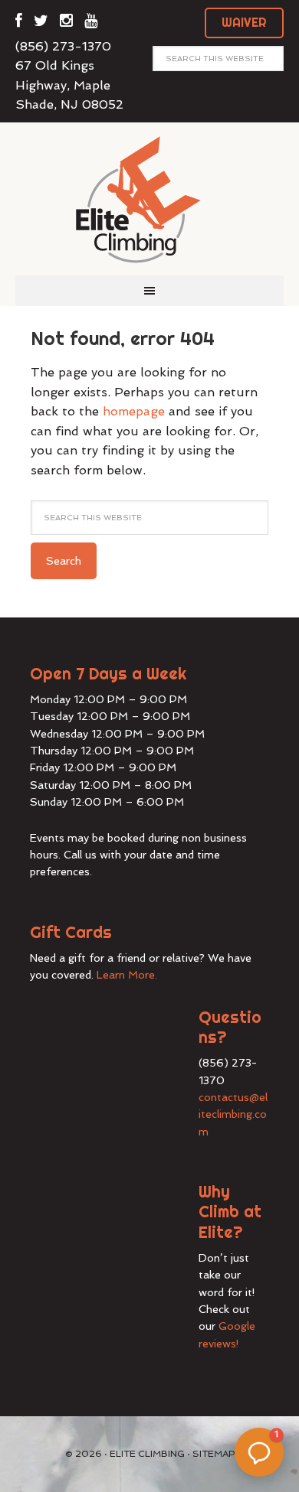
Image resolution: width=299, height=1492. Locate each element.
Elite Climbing (149, 198)
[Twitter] (41, 23)
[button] (259, 1452)
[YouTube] (90, 23)
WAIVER (244, 22)
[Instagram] (66, 23)
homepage (134, 411)
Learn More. (127, 975)
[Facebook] (18, 23)
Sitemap (213, 1453)
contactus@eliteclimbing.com (233, 1114)
